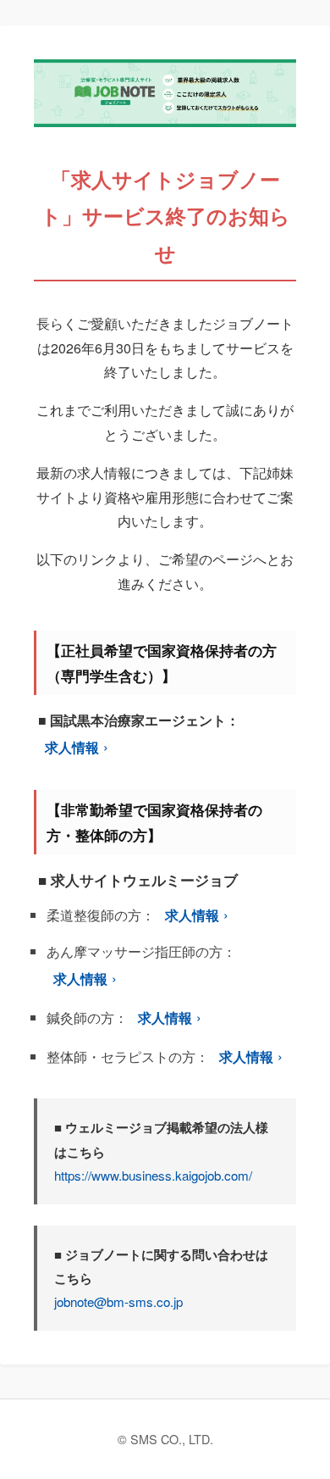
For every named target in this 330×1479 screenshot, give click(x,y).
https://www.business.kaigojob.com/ (153, 1175)
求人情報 (72, 747)
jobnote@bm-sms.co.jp (118, 1301)
